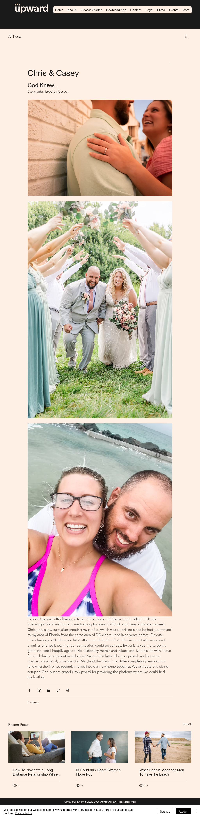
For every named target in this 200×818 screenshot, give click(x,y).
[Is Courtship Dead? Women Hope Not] (99, 747)
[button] (149, 9)
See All (187, 724)
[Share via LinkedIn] (48, 690)
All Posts (14, 36)
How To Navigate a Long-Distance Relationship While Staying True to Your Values (35, 772)
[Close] (195, 811)
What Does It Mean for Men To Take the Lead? (161, 772)
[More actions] (169, 62)
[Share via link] (58, 690)
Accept (183, 811)
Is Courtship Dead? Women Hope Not (98, 772)
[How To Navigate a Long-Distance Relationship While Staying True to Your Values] (36, 747)
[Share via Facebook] (29, 690)
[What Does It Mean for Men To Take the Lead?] (163, 747)
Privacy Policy (23, 813)
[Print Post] (68, 690)
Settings (165, 811)
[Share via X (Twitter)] (39, 690)
